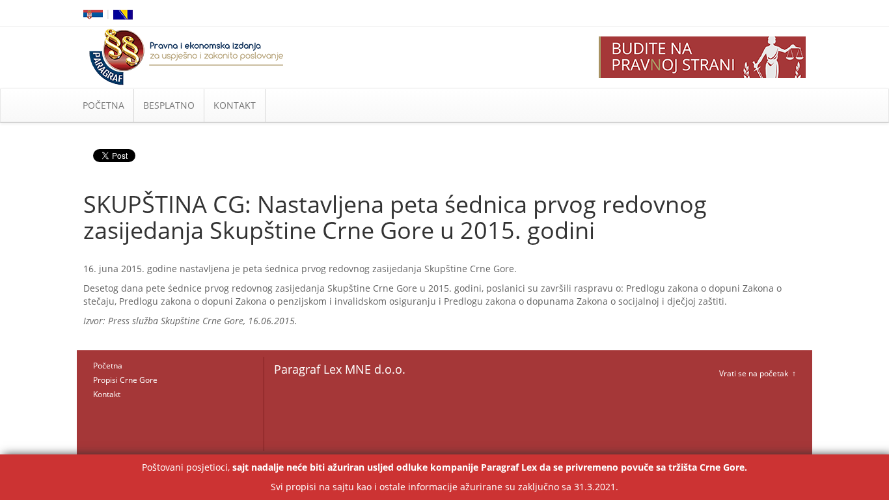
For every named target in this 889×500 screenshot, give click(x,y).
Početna (107, 365)
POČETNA (103, 105)
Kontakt (106, 394)
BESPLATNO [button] (169, 105)
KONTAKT (234, 105)
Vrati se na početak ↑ (757, 373)
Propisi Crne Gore (125, 379)
